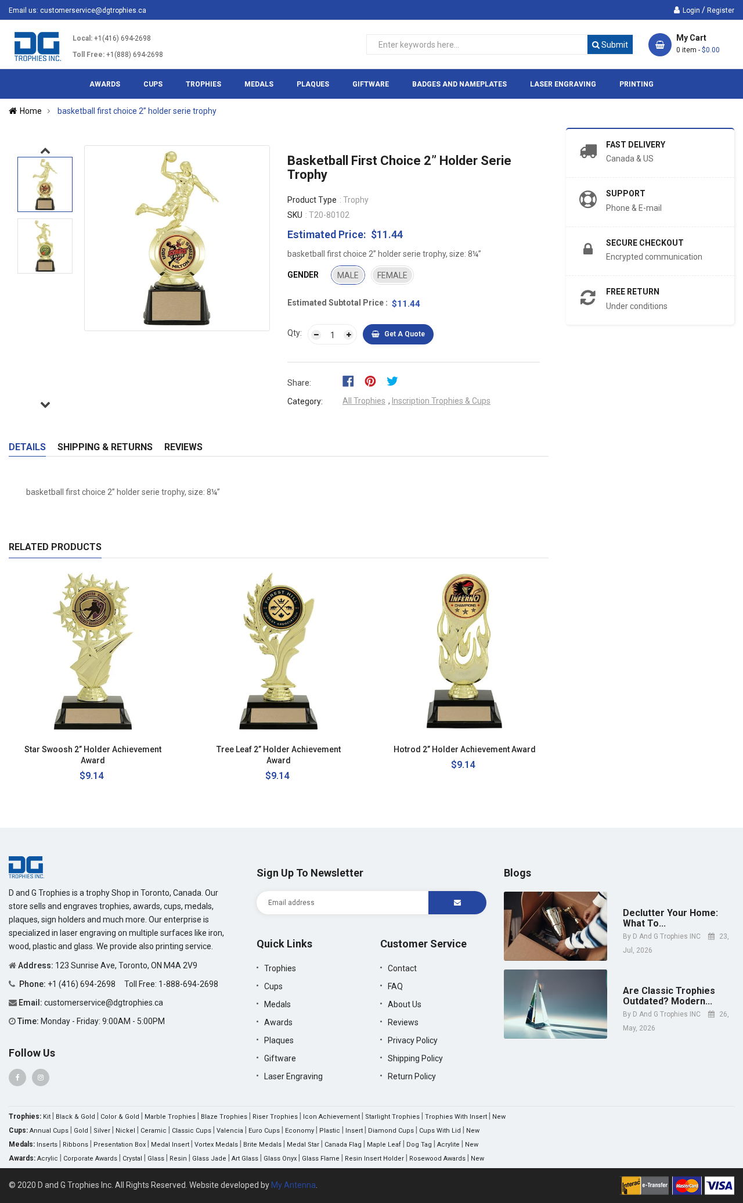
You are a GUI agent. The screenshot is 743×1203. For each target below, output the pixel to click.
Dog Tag (419, 1144)
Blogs (517, 873)
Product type (312, 199)
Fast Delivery (635, 144)
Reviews (183, 447)
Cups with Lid (440, 1130)
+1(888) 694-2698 (134, 55)
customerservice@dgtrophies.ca (93, 10)
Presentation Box (119, 1144)
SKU (294, 215)
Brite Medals (262, 1144)
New (499, 1117)
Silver (101, 1130)
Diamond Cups (391, 1130)
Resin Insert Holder (374, 1158)
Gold (81, 1130)
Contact (402, 968)
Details (27, 447)
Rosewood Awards (437, 1158)
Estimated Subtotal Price (336, 302)
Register (720, 10)
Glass (155, 1158)
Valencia (230, 1130)
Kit (47, 1117)
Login (691, 10)
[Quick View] (159, 749)
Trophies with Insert (456, 1117)
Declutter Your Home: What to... (670, 918)
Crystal (132, 1158)
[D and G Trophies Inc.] (26, 866)
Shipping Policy (415, 1058)
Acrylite (448, 1144)
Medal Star (303, 1144)
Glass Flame (321, 1158)
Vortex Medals (216, 1144)
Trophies (280, 968)
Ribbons (75, 1144)
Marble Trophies (170, 1117)
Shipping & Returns (105, 447)
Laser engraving (293, 1076)
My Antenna (293, 1185)
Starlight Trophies (392, 1117)
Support (625, 193)
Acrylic (47, 1158)
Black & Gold (75, 1117)
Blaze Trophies (224, 1117)
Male (348, 275)
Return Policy (412, 1076)
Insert (354, 1130)
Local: (82, 38)
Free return (632, 291)
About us (404, 1004)
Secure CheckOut (645, 242)
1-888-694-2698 (188, 984)
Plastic (329, 1130)
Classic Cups (191, 1130)
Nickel (125, 1130)
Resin (178, 1158)
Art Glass (245, 1158)
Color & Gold (119, 1117)
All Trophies (363, 400)
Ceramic (153, 1130)
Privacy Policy (413, 1040)
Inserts (47, 1144)
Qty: (294, 332)
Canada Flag (343, 1144)
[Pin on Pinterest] (374, 380)
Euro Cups (264, 1130)
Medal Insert (170, 1144)
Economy (299, 1130)
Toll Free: (88, 55)
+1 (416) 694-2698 (82, 984)
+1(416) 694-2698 (122, 38)
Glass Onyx (280, 1158)
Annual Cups (49, 1130)
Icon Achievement (331, 1117)
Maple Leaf (384, 1144)
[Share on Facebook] (352, 380)
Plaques (279, 1040)
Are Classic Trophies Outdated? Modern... (669, 996)
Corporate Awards (90, 1158)
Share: (299, 382)
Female (392, 275)
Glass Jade (209, 1158)
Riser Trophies (275, 1117)
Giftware (280, 1058)
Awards (278, 1022)
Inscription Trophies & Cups (441, 400)
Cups (273, 986)
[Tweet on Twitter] (395, 380)
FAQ (395, 986)
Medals (277, 1004)
